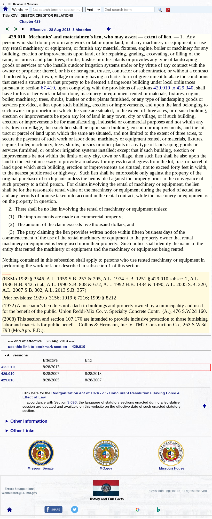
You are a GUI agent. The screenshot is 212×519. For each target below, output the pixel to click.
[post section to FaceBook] (53, 512)
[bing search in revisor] (158, 511)
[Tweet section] (74, 512)
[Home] (5, 9)
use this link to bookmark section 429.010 (46, 347)
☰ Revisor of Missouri (22, 4)
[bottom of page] (109, 30)
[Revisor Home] (9, 511)
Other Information (28, 421)
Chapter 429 (30, 21)
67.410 (48, 87)
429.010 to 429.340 (173, 87)
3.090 (72, 402)
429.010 (8, 367)
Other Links (22, 430)
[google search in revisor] (137, 510)
